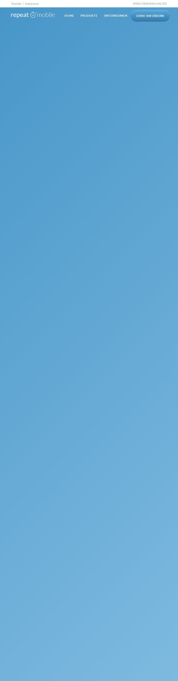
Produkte (89, 15)
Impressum (32, 3)
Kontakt (16, 3)
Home (69, 15)
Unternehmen (115, 15)
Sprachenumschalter (149, 3)
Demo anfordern (150, 16)
